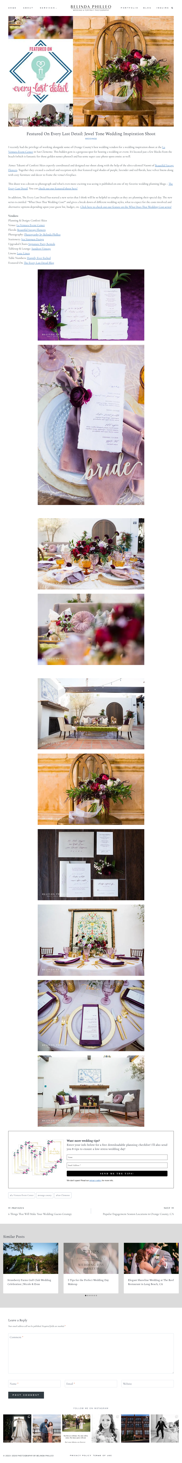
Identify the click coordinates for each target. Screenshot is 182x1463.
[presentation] (30, 1258)
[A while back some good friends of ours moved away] (135, 1428)
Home (12, 8)
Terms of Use (102, 1455)
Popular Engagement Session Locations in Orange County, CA (138, 1211)
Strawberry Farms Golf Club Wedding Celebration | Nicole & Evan (29, 1282)
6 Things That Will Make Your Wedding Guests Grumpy (40, 1211)
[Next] (174, 1268)
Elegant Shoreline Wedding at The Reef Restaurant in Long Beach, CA (151, 1282)
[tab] (85, 1295)
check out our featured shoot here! (58, 188)
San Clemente (63, 1195)
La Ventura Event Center (31, 225)
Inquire (162, 8)
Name (14, 1383)
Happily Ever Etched (39, 258)
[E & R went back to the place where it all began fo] (165, 1428)
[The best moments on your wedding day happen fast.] (76, 1428)
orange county (45, 1195)
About (28, 8)
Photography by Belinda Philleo (42, 234)
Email (70, 1383)
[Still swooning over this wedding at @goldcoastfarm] (17, 1428)
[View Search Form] (172, 8)
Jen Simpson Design (32, 239)
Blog (147, 8)
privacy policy (95, 1180)
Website (127, 1383)
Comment (16, 1337)
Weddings (91, 138)
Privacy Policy (81, 1455)
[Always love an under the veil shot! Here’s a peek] (106, 1428)
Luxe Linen (23, 253)
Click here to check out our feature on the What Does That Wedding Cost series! (125, 207)
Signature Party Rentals (41, 244)
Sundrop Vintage (41, 248)
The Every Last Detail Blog (39, 262)
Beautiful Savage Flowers (31, 230)
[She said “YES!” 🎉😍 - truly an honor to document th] (47, 1428)
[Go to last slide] (7, 1268)
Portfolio (129, 8)
